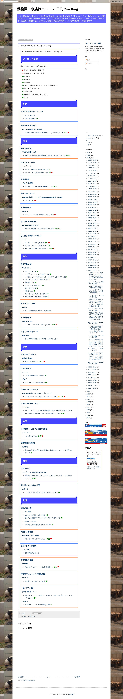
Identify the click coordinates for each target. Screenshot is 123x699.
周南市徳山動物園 (28, 443)
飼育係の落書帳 (27, 358)
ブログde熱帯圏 (27, 183)
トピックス (26, 407)
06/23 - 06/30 (92, 231)
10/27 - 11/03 (92, 184)
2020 (88, 399)
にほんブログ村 (91, 461)
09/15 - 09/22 (92, 199)
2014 (88, 415)
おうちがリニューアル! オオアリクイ (36, 279)
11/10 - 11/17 (92, 178)
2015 (88, 412)
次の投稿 (21, 677)
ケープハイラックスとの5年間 (34, 243)
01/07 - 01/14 (92, 388)
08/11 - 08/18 (92, 212)
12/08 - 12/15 (92, 168)
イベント (25, 372)
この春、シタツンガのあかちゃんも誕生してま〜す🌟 (42, 396)
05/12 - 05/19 (92, 247)
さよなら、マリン (30, 271)
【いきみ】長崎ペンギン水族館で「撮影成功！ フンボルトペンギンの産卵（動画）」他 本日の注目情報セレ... (95, 289)
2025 (88, 155)
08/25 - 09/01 (92, 207)
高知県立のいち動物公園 (30, 485)
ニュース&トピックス (29, 521)
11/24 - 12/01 (92, 173)
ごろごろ (27, 200)
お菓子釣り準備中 (30, 118)
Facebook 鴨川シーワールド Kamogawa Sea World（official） (42, 197)
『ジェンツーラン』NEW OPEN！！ (36, 169)
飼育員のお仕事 (30, 282)
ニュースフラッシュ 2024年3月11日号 (95, 349)
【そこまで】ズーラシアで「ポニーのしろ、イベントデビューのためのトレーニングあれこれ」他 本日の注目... (95, 356)
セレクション (90, 138)
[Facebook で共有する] (39, 613)
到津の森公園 (26, 508)
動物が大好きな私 (30, 288)
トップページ (26, 166)
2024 (88, 157)
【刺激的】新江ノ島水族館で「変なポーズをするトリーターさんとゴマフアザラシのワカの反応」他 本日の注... (95, 316)
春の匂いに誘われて (31, 361)
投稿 (88, 60)
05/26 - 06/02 (92, 241)
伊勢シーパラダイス (28, 354)
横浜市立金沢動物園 (28, 222)
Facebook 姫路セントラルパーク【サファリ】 (37, 393)
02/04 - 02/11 (92, 377)
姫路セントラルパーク (29, 389)
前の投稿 (77, 677)
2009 (88, 417)
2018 (88, 404)
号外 (87, 145)
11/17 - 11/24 (92, 176)
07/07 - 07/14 (92, 226)
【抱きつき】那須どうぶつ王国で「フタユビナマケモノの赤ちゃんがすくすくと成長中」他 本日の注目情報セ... (95, 303)
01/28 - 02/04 (92, 380)
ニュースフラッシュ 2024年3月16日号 (95, 282)
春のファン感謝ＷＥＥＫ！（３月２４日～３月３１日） (43, 518)
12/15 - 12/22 (92, 165)
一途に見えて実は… (31, 436)
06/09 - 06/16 (92, 236)
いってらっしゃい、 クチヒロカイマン (37, 274)
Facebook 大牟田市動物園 (30, 535)
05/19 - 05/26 (92, 244)
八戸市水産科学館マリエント (32, 111)
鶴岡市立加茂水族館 (28, 126)
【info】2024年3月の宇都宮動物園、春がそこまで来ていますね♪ (45, 155)
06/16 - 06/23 (92, 233)
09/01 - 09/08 (92, 205)
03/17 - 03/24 (92, 268)
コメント (90, 63)
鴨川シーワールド (28, 193)
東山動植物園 (26, 318)
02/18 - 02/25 (92, 372)
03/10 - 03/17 (92, 270)
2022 (88, 394)
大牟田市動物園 (27, 532)
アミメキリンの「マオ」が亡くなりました (38, 325)
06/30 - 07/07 (92, 228)
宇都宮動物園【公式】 (29, 152)
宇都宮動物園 (26, 148)
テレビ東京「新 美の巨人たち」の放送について (40, 492)
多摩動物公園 (26, 208)
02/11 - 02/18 (92, 375)
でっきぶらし (26, 268)
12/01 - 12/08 (92, 170)
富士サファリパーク (28, 304)
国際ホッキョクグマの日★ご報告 (35, 245)
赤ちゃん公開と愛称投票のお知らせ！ (37, 248)
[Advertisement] (54, 30)
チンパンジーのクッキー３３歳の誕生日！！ (39, 567)
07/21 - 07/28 (92, 220)
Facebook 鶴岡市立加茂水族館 (32, 129)
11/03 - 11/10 (92, 181)
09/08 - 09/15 (92, 202)
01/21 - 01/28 (92, 383)
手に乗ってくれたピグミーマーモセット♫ (38, 186)
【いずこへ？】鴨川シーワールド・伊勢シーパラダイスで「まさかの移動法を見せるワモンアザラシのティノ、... (95, 343)
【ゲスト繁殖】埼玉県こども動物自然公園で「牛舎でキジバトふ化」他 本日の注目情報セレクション (95, 330)
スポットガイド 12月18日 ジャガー (36, 296)
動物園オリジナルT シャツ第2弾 (35, 581)
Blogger (71, 694)
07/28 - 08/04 (92, 218)
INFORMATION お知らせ (30, 225)
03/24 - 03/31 (92, 265)
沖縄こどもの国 (27, 588)
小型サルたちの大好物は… (33, 285)
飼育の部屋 (26, 335)
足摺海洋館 (25, 468)
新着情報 (25, 447)
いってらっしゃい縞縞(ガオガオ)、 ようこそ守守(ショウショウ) (45, 277)
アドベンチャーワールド (30, 403)
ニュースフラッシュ (29, 616)
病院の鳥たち (29, 291)
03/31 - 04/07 (92, 262)
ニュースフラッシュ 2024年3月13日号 (95, 322)
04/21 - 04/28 (92, 255)
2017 (88, 407)
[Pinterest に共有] (41, 613)
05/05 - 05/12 (92, 249)
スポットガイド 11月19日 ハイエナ (36, 294)
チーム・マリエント (28, 115)
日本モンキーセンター (29, 332)
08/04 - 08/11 (92, 215)
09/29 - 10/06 (92, 194)
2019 (88, 402)
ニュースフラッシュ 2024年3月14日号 (95, 309)
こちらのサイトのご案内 (93, 43)
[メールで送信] (33, 613)
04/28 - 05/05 (92, 252)
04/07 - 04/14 (92, 260)
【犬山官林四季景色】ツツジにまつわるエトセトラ (41, 339)
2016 (88, 410)
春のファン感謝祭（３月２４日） (35, 515)
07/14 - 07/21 (92, 223)
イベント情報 (26, 512)
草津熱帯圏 (25, 179)
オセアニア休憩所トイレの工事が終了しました (40, 229)
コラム (88, 142)
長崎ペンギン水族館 (28, 546)
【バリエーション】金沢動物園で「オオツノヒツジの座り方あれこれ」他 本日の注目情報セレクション (95, 276)
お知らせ (25, 211)
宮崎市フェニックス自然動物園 (33, 574)
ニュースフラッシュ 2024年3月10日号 (95, 362)
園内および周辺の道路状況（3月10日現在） (39, 310)
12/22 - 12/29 (92, 162)
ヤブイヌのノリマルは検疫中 (34, 382)
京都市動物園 (26, 369)
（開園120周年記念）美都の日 (34, 375)
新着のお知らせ (27, 321)
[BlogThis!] (35, 613)
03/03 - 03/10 (92, 367)
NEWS (24, 307)
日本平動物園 (26, 264)
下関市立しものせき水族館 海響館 (34, 429)
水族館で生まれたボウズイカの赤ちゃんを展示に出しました (44, 133)
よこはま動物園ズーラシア (31, 236)
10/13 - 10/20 (92, 189)
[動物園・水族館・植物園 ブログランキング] (92, 465)
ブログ (24, 239)
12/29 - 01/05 (92, 160)
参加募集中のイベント (29, 592)
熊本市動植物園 (27, 560)
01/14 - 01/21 (92, 385)
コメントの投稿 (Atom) (28, 680)
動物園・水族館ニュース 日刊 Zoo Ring (47, 9)
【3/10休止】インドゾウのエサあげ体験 (37, 604)
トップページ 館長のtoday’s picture (34, 472)
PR (87, 140)
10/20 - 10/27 (92, 186)
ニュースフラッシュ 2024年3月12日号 (95, 336)
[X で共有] (37, 613)
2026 (88, 152)
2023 (88, 391)
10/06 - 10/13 (92, 191)
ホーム (49, 677)
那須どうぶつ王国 (28, 162)
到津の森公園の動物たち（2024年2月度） (38, 525)
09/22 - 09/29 (92, 197)
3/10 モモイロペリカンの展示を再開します (38, 214)
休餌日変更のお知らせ (32, 553)
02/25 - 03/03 (92, 369)
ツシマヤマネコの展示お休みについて (37, 172)
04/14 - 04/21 (92, 257)
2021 (88, 396)
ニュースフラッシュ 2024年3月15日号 (95, 296)
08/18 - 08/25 (92, 210)
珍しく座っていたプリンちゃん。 (35, 539)
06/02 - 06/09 (92, 239)
